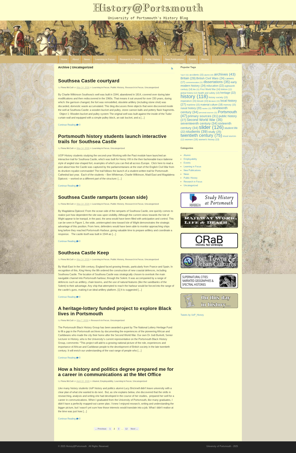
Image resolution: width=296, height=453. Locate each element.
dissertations (217, 82)
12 (126, 429)
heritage (228, 92)
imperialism (188, 101)
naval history (191, 108)
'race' (185, 75)
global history (189, 93)
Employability (106, 381)
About (75, 59)
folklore (226, 89)
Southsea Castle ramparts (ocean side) (102, 197)
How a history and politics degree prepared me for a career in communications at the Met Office (116, 372)
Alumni (205, 59)
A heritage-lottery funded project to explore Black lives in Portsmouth (114, 311)
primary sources (203, 116)
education (215, 85)
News (87, 59)
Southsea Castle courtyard (88, 80)
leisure (202, 101)
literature (214, 101)
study (214, 131)
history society (218, 97)
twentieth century (201, 135)
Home (64, 59)
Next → (134, 429)
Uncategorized (152, 87)
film (196, 89)
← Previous (100, 429)
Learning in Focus (105, 59)
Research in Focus (130, 59)
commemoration (194, 82)
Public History (152, 59)
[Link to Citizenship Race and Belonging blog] (209, 246)
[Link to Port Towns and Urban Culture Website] (209, 266)
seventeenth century (199, 123)
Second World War (205, 120)
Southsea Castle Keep (83, 252)
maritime (193, 104)
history (194, 96)
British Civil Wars (210, 78)
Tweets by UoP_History (192, 315)
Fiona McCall (67, 87)
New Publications (174, 59)
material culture (211, 104)
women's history (209, 139)
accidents (196, 74)
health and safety (209, 93)
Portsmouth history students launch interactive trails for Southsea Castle (112, 139)
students (197, 131)
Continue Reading (67, 124)
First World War (210, 89)
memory (229, 104)
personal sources (208, 112)
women (191, 139)
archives (225, 74)
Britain (188, 78)
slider (211, 127)
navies (206, 108)
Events (192, 59)
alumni (208, 75)
